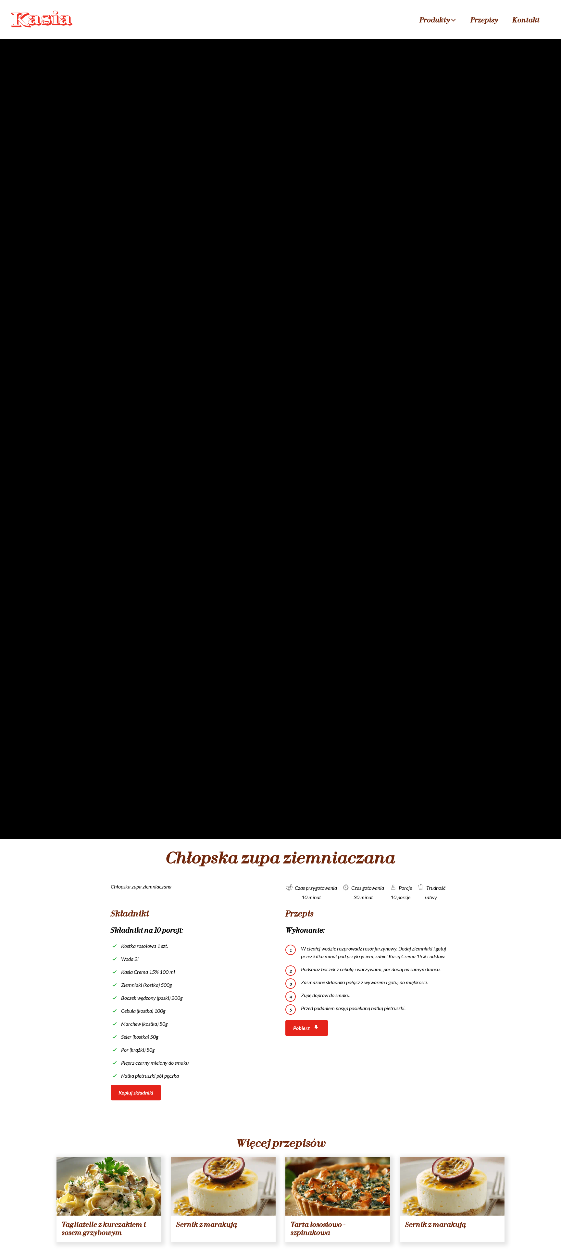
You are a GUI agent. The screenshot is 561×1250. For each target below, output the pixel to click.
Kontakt (526, 20)
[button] (454, 20)
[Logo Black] (42, 13)
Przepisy (484, 20)
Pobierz (301, 1028)
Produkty (434, 20)
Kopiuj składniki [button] (135, 1092)
